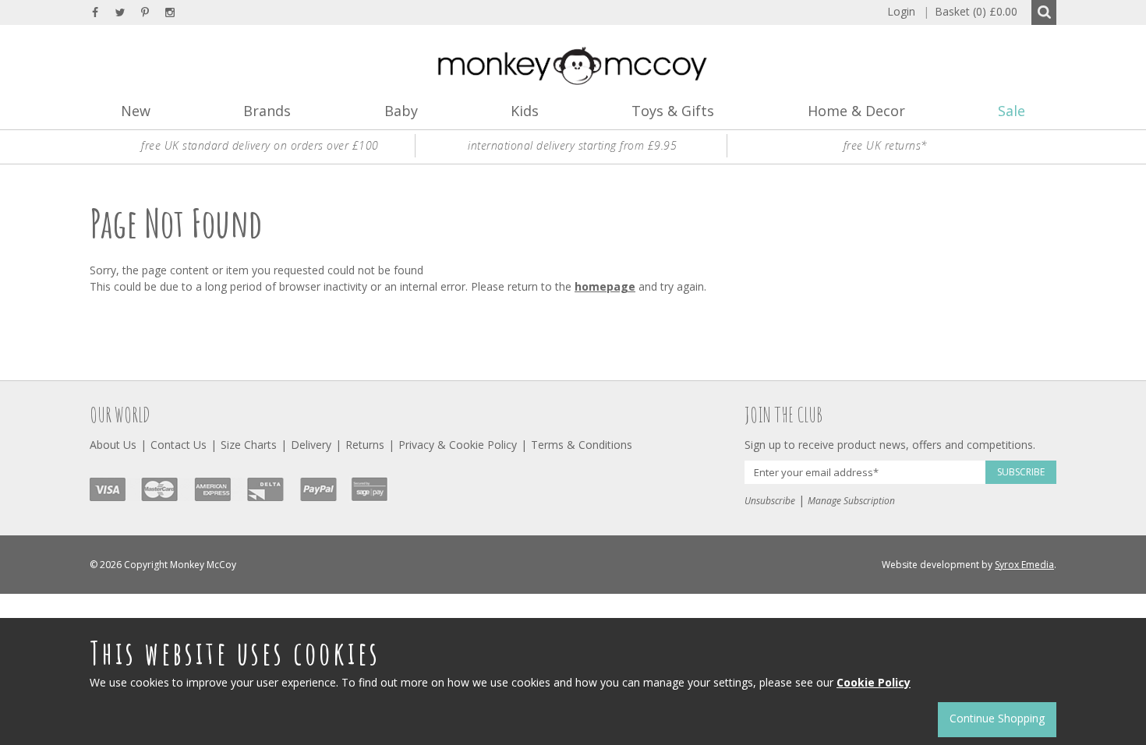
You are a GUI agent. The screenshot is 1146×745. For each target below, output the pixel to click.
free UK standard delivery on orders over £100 (260, 145)
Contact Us (178, 444)
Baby (401, 110)
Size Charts (249, 444)
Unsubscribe (770, 500)
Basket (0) (970, 11)
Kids (525, 110)
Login (901, 11)
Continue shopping (997, 718)
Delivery (311, 444)
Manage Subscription (851, 500)
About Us (113, 444)
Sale (1011, 110)
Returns (364, 444)
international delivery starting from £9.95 (572, 145)
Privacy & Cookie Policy (457, 444)
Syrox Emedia (1024, 564)
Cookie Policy (874, 682)
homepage (605, 286)
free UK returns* (886, 145)
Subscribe (1021, 471)
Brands (267, 110)
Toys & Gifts (672, 110)
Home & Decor (856, 110)
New (135, 110)
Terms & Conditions (581, 444)
